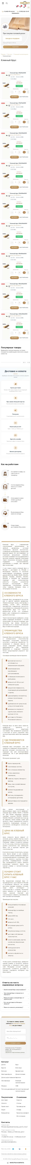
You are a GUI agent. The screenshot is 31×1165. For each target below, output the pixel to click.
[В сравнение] (6, 75)
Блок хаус (19, 1068)
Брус (17, 1064)
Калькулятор (5, 1113)
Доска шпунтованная (8, 1077)
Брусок (3, 1068)
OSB (17, 1086)
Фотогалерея (21, 1116)
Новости (19, 1100)
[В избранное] (9, 75)
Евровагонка (19, 1071)
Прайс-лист (5, 1106)
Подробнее (15, 46)
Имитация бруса (6, 1074)
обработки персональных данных (15, 1052)
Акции (3, 1109)
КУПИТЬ (15, 96)
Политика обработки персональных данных (13, 1153)
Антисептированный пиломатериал (22, 1090)
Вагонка (4, 1071)
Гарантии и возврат (23, 1113)
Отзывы (19, 1109)
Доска (3, 1064)
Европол (18, 1077)
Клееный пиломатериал (20, 1081)
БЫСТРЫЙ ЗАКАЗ (24, 96)
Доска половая (20, 1074)
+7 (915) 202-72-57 (24, 11)
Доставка (4, 1100)
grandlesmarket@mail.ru (8, 1142)
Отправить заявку (15, 1043)
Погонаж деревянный (8, 1089)
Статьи (19, 1103)
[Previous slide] (28, 362)
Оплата (3, 1103)
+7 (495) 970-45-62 (9, 11)
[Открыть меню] (28, 7)
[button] (20, 7)
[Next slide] (24, 362)
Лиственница (5, 1080)
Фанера (4, 1086)
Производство (21, 1106)
